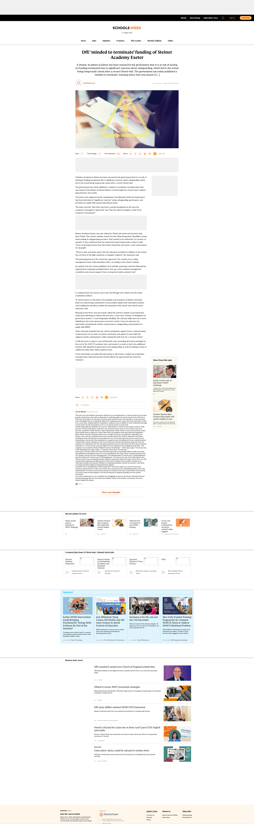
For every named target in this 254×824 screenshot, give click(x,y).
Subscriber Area (210, 18)
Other (170, 41)
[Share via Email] (150, 153)
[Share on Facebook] (135, 153)
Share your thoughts (111, 492)
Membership (187, 815)
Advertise (166, 817)
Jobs (94, 41)
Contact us (150, 815)
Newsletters (187, 817)
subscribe (245, 18)
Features (120, 41)
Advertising (195, 18)
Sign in (232, 18)
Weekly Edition (154, 41)
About (183, 18)
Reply (80, 484)
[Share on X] (140, 153)
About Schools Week (170, 815)
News (83, 41)
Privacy (149, 817)
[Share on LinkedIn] (145, 153)
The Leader (136, 41)
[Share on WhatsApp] (130, 153)
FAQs (149, 820)
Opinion (106, 41)
